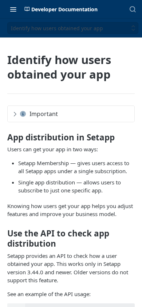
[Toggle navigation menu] (13, 9)
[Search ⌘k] (132, 9)
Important (43, 114)
